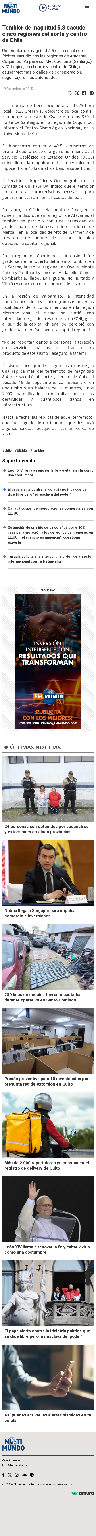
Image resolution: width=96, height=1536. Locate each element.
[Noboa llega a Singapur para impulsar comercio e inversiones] (48, 873)
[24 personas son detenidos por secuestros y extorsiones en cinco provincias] (48, 789)
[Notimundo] (11, 7)
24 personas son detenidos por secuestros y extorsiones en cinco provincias (46, 829)
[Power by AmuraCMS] (82, 1493)
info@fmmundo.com (15, 1465)
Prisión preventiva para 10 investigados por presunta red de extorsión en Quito (46, 1081)
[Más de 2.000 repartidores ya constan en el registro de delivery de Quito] (48, 1125)
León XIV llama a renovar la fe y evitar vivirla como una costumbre (51, 472)
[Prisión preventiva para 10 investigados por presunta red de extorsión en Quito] (48, 1041)
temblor (38, 451)
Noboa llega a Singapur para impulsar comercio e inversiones (40, 913)
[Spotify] (32, 1475)
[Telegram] (92, 93)
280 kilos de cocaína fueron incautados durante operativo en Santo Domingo (42, 997)
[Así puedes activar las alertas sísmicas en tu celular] (48, 1377)
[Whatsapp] (70, 93)
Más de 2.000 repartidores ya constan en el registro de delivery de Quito (46, 1165)
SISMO (22, 451)
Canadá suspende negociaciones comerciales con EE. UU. (50, 511)
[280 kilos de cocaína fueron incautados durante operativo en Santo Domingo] (48, 957)
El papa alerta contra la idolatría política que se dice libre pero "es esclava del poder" (47, 491)
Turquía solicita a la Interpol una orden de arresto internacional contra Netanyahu (49, 558)
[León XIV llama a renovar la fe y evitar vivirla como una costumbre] (48, 1209)
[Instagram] (17, 1475)
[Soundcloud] (24, 1475)
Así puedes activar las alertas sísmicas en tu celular (47, 1417)
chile (8, 451)
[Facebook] (84, 93)
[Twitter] (77, 93)
